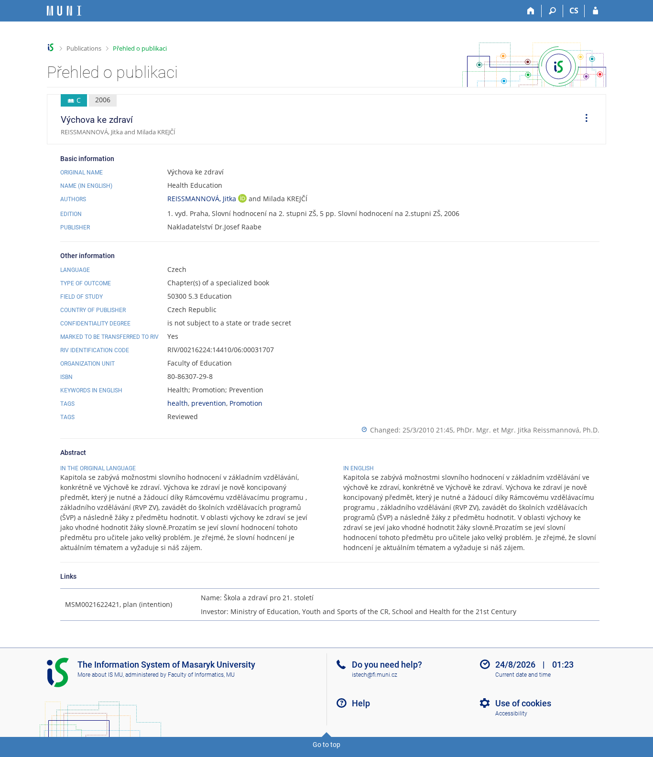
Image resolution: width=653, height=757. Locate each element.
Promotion (245, 403)
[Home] (531, 11)
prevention (208, 403)
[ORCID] (242, 199)
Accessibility (511, 713)
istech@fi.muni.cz (374, 674)
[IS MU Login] (595, 11)
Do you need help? (387, 665)
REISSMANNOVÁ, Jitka (202, 198)
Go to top (326, 744)
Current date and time (523, 674)
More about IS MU (100, 674)
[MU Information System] (51, 47)
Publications (83, 48)
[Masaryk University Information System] (64, 11)
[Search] (552, 11)
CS (573, 10)
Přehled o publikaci (140, 48)
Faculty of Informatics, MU (201, 674)
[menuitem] (583, 119)
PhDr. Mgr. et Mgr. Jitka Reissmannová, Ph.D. (528, 429)
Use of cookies (523, 703)
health (177, 403)
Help (361, 703)
